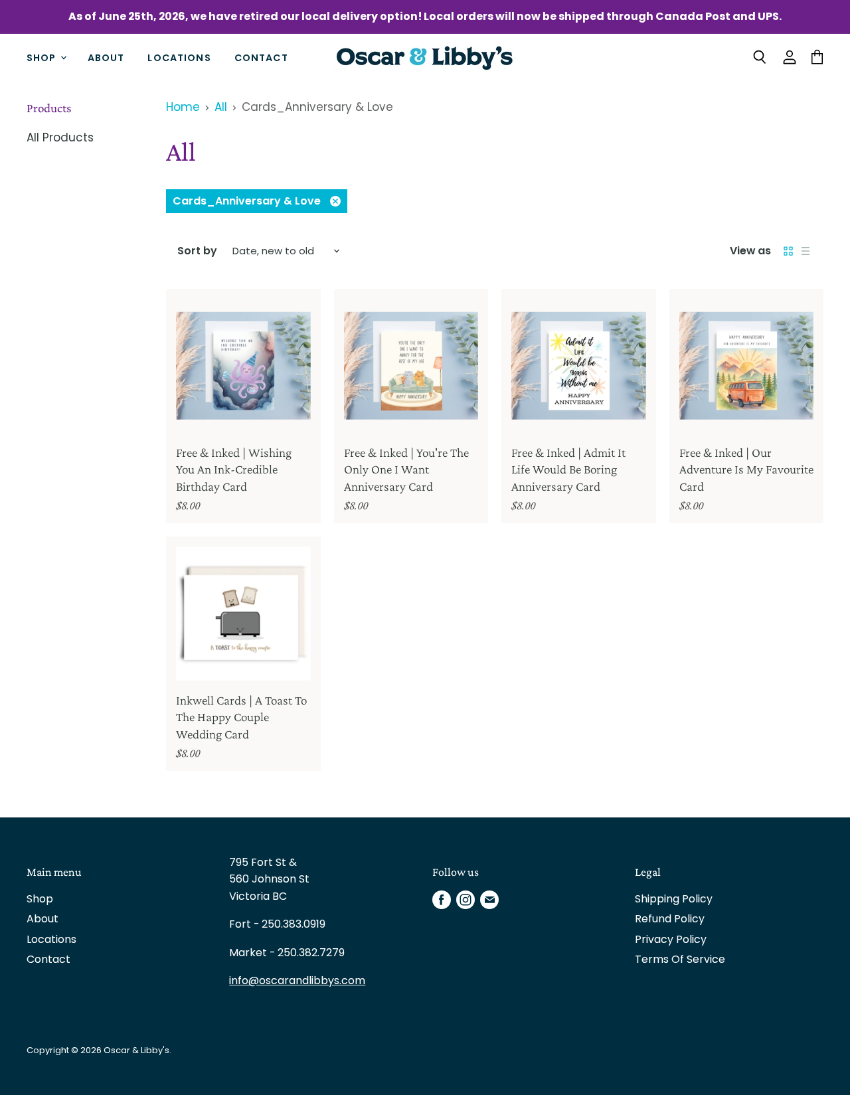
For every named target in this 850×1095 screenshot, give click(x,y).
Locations (179, 57)
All (220, 107)
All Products (60, 137)
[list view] (805, 251)
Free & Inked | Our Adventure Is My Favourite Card (746, 469)
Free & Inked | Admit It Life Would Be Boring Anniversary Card (568, 469)
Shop (43, 57)
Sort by (197, 251)
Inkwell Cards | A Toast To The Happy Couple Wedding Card (241, 717)
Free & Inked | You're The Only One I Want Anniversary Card (406, 469)
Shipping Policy (674, 898)
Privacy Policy (671, 939)
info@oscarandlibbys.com (297, 980)
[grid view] (788, 251)
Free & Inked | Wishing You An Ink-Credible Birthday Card (234, 469)
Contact (261, 57)
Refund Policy (670, 918)
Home (183, 107)
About (106, 57)
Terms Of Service (680, 959)
